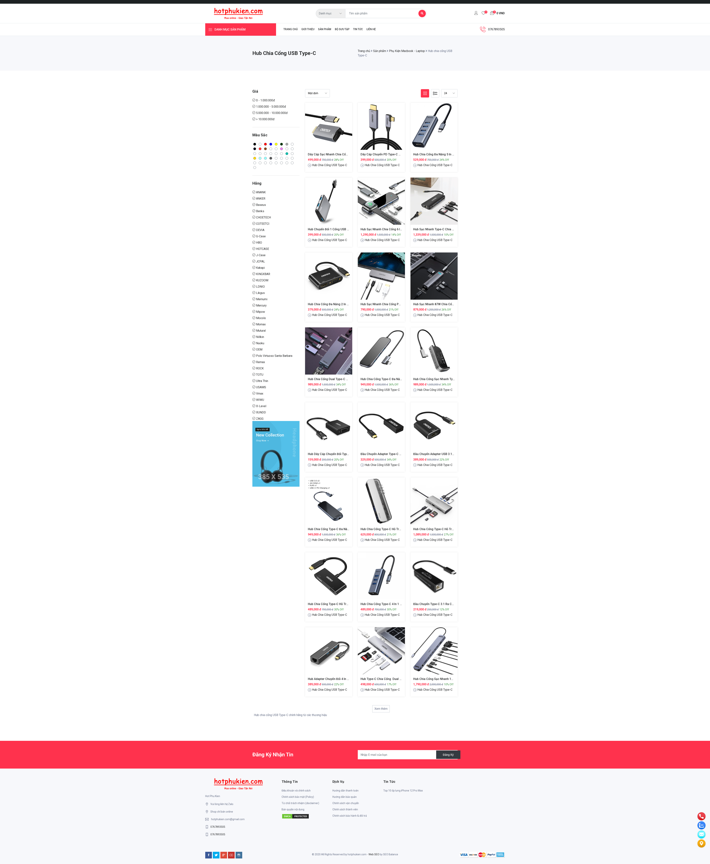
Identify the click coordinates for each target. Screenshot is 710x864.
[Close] (425, 357)
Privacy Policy (368, 457)
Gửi (355, 470)
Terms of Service (389, 457)
